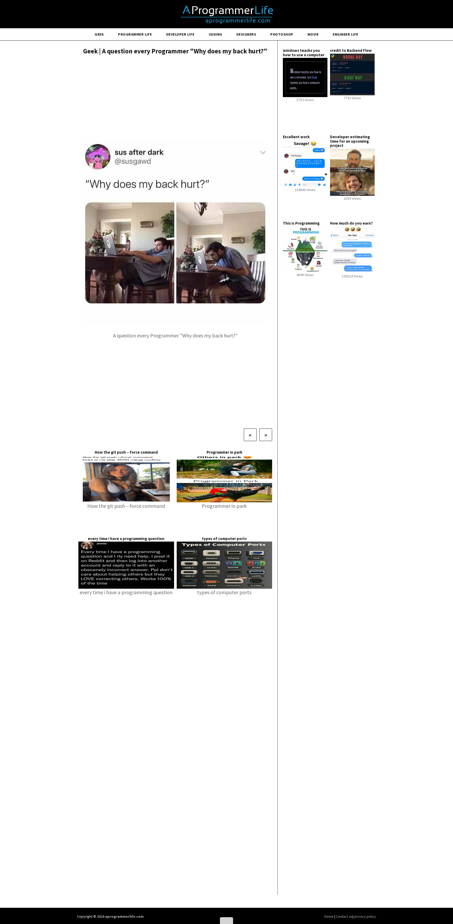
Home (329, 916)
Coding (215, 34)
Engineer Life (345, 34)
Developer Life (180, 34)
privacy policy (365, 916)
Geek (99, 34)
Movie (313, 34)
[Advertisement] (175, 98)
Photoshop (281, 34)
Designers (246, 34)
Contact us (344, 916)
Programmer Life (135, 34)
